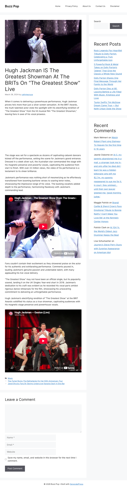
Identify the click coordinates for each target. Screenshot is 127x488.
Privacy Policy (71, 6)
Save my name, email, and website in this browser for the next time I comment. (42, 459)
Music (10, 378)
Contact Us (100, 6)
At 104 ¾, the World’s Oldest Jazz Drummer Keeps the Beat (107, 231)
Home (57, 6)
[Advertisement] (43, 136)
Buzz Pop (12, 6)
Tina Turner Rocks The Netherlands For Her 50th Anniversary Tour (35, 381)
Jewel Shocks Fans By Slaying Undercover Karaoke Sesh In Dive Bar (36, 384)
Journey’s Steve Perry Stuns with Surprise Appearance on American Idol (108, 249)
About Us (87, 6)
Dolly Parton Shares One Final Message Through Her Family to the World (107, 81)
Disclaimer (115, 6)
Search (97, 21)
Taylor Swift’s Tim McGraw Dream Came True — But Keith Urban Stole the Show (107, 105)
